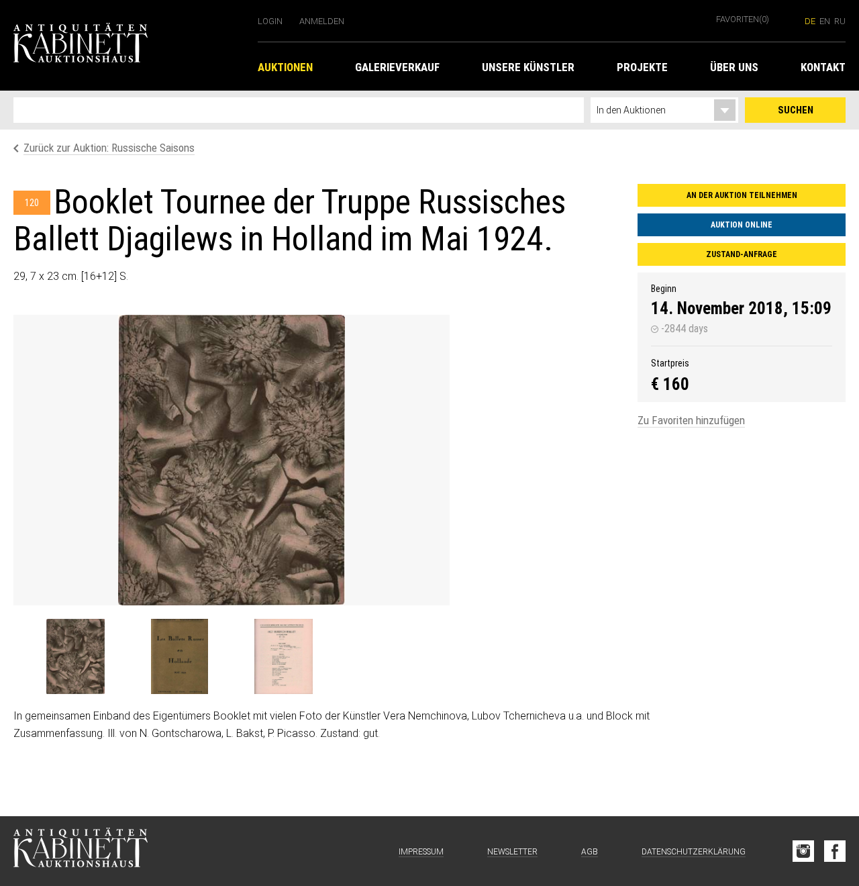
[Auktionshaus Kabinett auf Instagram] (803, 851)
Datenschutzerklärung (694, 851)
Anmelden (321, 21)
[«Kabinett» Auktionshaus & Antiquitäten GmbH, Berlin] (129, 45)
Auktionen (285, 67)
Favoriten (742, 19)
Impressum (421, 851)
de (810, 21)
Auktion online (741, 225)
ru (840, 21)
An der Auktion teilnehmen (742, 195)
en (824, 21)
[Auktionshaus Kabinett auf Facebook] (835, 851)
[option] (231, 460)
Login (270, 21)
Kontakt (823, 67)
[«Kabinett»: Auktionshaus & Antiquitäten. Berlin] (80, 851)
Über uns (734, 67)
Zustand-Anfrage (741, 254)
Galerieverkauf (397, 67)
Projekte (642, 67)
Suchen (795, 110)
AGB (589, 851)
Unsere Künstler (528, 67)
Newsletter (512, 851)
